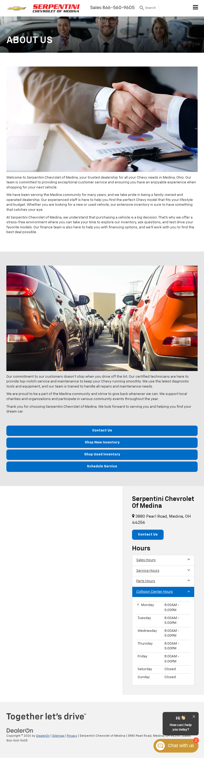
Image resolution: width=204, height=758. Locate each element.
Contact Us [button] (148, 534)
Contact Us (102, 430)
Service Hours (147, 570)
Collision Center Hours (154, 592)
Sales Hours (146, 560)
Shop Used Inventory (102, 454)
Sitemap (58, 735)
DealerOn (43, 735)
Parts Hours (145, 581)
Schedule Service (102, 466)
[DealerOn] (19, 730)
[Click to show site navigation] (195, 8)
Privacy (72, 735)
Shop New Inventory (102, 442)
